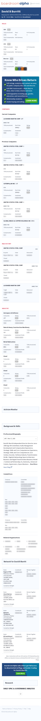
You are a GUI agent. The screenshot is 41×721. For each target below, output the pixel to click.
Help (29, 709)
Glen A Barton (7, 594)
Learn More (31, 100)
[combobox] (34, 3)
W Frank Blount (7, 636)
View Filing (7, 467)
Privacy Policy (18, 709)
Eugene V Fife (7, 572)
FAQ (25, 709)
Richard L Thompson (6, 613)
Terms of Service (7, 709)
